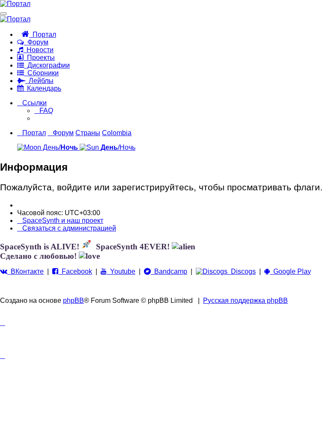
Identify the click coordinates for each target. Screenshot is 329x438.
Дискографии (47, 65)
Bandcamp (169, 271)
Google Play (290, 271)
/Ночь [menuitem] (118, 147)
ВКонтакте (25, 271)
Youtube (121, 271)
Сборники (41, 73)
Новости (38, 49)
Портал (42, 34)
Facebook (75, 271)
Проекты (39, 57)
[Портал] (15, 3)
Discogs (241, 271)
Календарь (42, 88)
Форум (36, 42)
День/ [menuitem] (59, 147)
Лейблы (39, 80)
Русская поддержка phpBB (245, 300)
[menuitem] (43, 110)
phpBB (73, 300)
